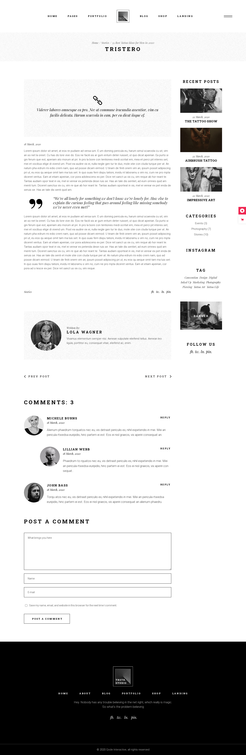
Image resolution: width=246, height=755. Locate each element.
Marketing (199, 282)
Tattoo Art (199, 287)
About (85, 693)
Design (203, 277)
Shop (156, 693)
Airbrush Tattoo (201, 160)
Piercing (187, 287)
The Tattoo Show (201, 121)
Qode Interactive (116, 749)
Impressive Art (201, 200)
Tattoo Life (213, 287)
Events (199, 223)
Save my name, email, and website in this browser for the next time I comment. (73, 605)
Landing (180, 693)
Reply (165, 417)
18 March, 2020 (32, 144)
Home (63, 693)
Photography (199, 229)
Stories (105, 43)
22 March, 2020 (201, 117)
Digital (213, 277)
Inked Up (186, 282)
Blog (106, 693)
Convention (191, 277)
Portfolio (131, 693)
